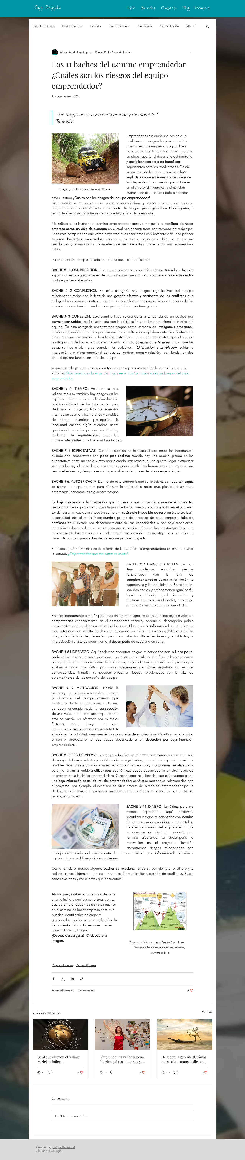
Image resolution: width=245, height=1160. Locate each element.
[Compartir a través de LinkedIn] (72, 979)
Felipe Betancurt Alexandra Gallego (55, 1149)
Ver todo (207, 1012)
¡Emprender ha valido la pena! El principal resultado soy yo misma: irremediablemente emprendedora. (122, 1059)
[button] (207, 26)
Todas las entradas (44, 26)
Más (188, 26)
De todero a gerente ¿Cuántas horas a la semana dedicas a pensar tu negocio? (184, 1059)
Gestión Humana (72, 26)
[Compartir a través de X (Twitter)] (63, 979)
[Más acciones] (191, 52)
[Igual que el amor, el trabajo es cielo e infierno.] (60, 1034)
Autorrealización (169, 26)
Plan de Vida (144, 26)
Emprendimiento (119, 26)
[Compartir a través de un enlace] (81, 979)
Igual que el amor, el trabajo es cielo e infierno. (58, 1059)
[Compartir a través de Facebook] (53, 979)
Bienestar (95, 26)
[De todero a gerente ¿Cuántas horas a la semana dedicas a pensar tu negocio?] (184, 1034)
